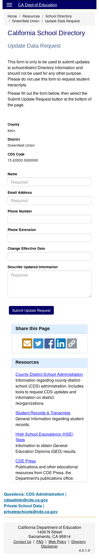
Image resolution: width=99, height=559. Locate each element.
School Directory (58, 15)
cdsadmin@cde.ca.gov (26, 500)
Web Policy (57, 541)
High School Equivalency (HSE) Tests (44, 437)
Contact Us (22, 541)
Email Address (20, 192)
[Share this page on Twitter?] (38, 343)
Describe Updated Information (33, 266)
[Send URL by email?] (27, 343)
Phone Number (20, 211)
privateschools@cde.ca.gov (31, 511)
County (14, 124)
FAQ (39, 541)
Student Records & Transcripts (42, 413)
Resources (31, 15)
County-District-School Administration (49, 374)
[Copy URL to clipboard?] (72, 343)
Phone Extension (22, 229)
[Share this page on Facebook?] (50, 343)
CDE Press (25, 461)
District (14, 139)
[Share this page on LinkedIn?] (61, 343)
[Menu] (9, 4)
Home (12, 15)
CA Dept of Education (37, 5)
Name (12, 173)
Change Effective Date (26, 248)
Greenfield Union (25, 20)
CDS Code (16, 154)
